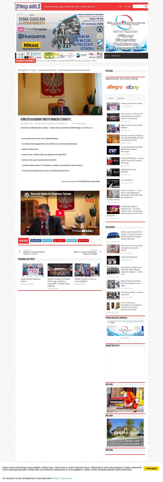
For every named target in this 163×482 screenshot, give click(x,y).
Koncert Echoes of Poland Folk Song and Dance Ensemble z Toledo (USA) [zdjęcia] (59, 282)
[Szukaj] (146, 6)
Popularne (120, 98)
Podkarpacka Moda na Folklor (132, 103)
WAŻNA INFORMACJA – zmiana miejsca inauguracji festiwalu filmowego (132, 160)
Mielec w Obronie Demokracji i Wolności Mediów (85, 252)
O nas (120, 6)
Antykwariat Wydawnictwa (88, 56)
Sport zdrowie (38, 56)
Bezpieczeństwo (53, 56)
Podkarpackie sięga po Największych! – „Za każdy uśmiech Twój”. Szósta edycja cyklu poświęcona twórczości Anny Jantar (124, 211)
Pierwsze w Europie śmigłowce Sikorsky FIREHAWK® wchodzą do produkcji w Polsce (67, 61)
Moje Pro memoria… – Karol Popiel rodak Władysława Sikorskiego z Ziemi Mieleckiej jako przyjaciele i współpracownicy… (124, 195)
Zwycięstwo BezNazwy (129, 257)
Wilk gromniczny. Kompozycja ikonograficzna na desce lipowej (131, 248)
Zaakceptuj (151, 468)
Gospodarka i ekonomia (47, 70)
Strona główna (23, 70)
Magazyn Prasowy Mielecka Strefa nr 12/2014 (34, 252)
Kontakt (128, 6)
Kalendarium (116, 56)
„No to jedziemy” (127, 180)
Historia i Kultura (69, 56)
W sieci (104, 56)
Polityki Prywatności (62, 478)
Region (26, 56)
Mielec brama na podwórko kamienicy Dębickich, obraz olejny (131, 283)
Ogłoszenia (110, 227)
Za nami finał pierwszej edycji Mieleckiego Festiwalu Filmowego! (131, 149)
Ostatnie (111, 98)
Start (19, 56)
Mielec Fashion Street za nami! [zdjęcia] (85, 280)
